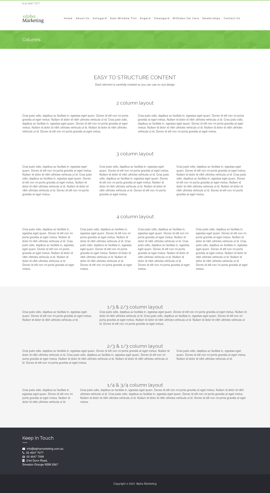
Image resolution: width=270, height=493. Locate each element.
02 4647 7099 (35, 456)
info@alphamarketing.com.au (44, 448)
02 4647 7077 (32, 3)
